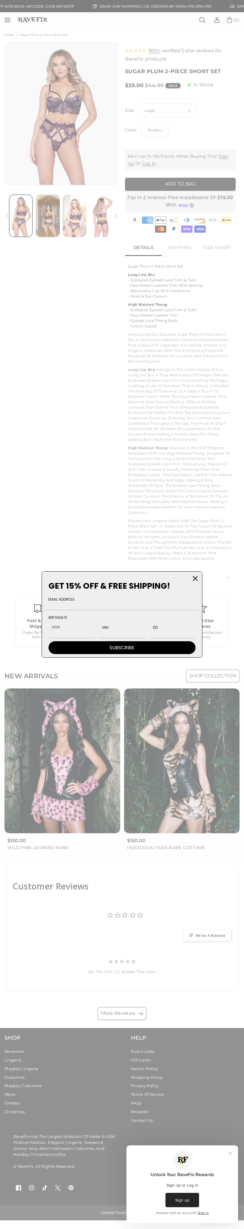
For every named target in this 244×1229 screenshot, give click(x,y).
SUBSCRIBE (122, 647)
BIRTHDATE (58, 617)
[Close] (195, 578)
